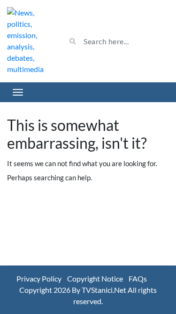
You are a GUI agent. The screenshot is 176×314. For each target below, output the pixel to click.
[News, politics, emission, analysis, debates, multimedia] (29, 41)
